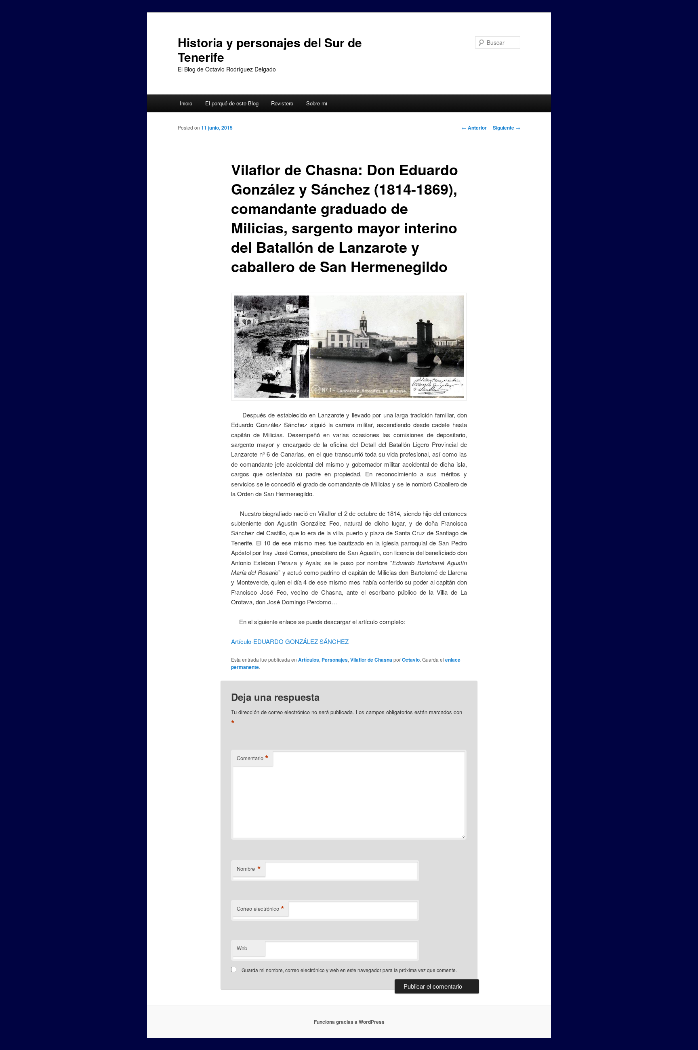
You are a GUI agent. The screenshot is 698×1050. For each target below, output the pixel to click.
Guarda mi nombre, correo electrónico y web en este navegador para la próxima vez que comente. (349, 969)
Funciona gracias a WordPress (349, 1021)
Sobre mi (316, 103)
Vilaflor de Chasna (371, 659)
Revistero (282, 103)
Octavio (411, 659)
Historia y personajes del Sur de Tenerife (270, 49)
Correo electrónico (260, 908)
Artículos (308, 659)
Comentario (253, 758)
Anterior (474, 127)
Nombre (249, 868)
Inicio (186, 103)
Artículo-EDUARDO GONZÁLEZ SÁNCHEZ (290, 641)
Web (242, 948)
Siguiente (506, 127)
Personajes (335, 659)
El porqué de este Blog (232, 103)
